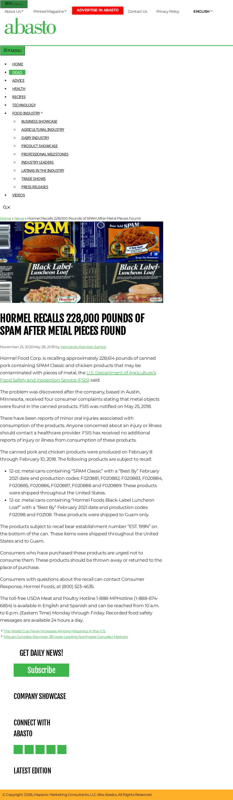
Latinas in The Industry (42, 170)
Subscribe (42, 670)
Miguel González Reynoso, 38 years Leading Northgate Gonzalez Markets (66, 637)
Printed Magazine (48, 11)
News (17, 72)
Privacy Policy (167, 11)
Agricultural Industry (42, 129)
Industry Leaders (37, 162)
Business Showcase (39, 121)
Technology (23, 105)
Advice (18, 80)
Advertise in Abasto (98, 10)
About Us (13, 11)
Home (17, 64)
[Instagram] (40, 749)
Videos (18, 195)
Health (18, 88)
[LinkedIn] (29, 749)
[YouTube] (51, 749)
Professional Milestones (44, 154)
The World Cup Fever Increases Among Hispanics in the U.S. (55, 631)
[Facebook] (61, 749)
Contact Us (137, 11)
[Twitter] (18, 749)
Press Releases (34, 186)
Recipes (19, 96)
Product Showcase (39, 145)
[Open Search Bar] (7, 207)
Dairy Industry (35, 137)
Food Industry (26, 113)
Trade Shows (33, 178)
